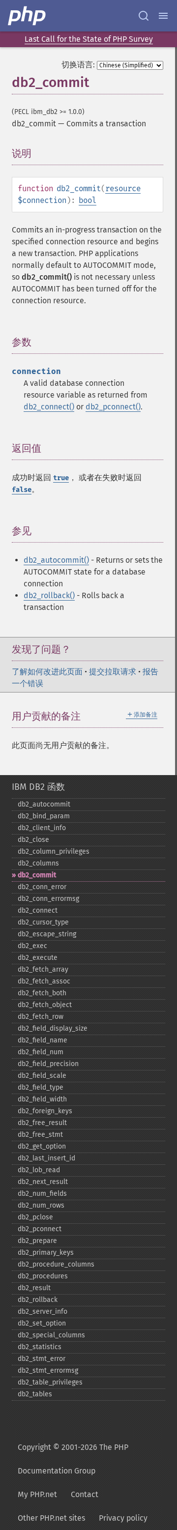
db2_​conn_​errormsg (48, 899)
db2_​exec (32, 946)
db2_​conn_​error (42, 887)
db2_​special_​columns (51, 1335)
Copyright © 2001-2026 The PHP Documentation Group (73, 1459)
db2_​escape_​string (47, 934)
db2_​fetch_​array (43, 969)
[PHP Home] (27, 15)
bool (87, 200)
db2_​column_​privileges (53, 851)
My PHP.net (37, 1494)
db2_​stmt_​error (41, 1359)
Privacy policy (123, 1518)
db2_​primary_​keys (46, 1252)
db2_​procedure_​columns (56, 1264)
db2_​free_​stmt (40, 1134)
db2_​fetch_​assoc (44, 981)
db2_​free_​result (42, 1123)
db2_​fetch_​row (40, 1016)
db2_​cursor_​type (43, 922)
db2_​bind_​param (44, 816)
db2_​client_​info (42, 828)
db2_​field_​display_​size (53, 1028)
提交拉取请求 (112, 671)
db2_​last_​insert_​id (46, 1158)
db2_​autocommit (44, 804)
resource (123, 188)
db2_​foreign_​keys (45, 1111)
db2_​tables (35, 1394)
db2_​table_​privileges (50, 1382)
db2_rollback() (49, 595)
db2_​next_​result (43, 1182)
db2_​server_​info (42, 1311)
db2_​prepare (37, 1241)
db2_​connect (38, 910)
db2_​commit (37, 875)
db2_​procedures (43, 1276)
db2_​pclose (35, 1217)
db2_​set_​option (42, 1323)
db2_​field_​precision (48, 1064)
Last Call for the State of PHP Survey (89, 39)
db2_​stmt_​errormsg (48, 1370)
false (21, 490)
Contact (84, 1494)
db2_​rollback (38, 1300)
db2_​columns (38, 863)
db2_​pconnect (39, 1229)
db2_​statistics (39, 1347)
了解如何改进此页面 (47, 671)
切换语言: (78, 64)
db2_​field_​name (42, 1040)
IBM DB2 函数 (38, 786)
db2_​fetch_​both (42, 993)
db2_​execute (38, 957)
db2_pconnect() (113, 406)
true (61, 478)
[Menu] (163, 16)
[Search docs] (143, 16)
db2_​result (34, 1288)
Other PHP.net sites (51, 1518)
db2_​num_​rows (41, 1205)
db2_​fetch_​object (45, 1005)
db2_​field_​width (42, 1099)
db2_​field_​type (40, 1087)
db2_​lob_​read (39, 1170)
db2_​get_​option (42, 1146)
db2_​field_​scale (42, 1075)
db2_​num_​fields (42, 1193)
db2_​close (33, 840)
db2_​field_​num (40, 1052)
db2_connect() (49, 406)
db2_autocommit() (56, 560)
